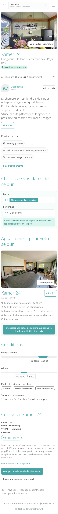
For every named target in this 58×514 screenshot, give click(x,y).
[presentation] (29, 200)
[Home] (2, 490)
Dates (6, 194)
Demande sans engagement (14, 67)
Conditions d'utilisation (24, 503)
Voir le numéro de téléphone (15, 463)
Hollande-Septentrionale (31, 59)
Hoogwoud (8, 59)
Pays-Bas (12, 489)
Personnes (8, 206)
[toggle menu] (53, 5)
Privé (6, 503)
